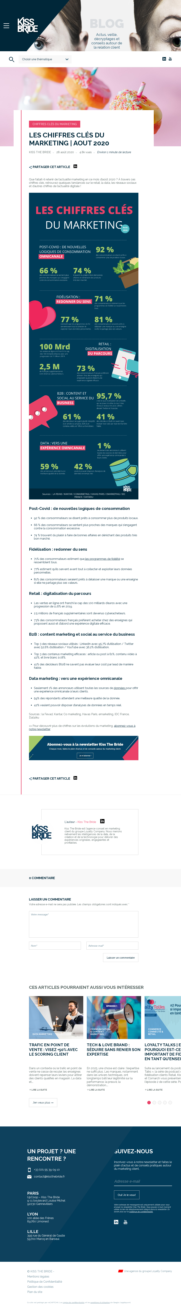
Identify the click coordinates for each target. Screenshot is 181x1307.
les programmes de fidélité (102, 559)
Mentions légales (38, 1276)
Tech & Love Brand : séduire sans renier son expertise (114, 1049)
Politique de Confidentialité (44, 1281)
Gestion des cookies (40, 1286)
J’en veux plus (43, 1102)
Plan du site (34, 1292)
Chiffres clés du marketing (55, 124)
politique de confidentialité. (141, 1212)
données (120, 688)
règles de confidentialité (73, 1302)
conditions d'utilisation (100, 1302)
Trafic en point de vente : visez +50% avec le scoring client (53, 1049)
